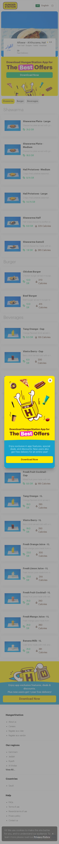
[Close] (50, 381)
